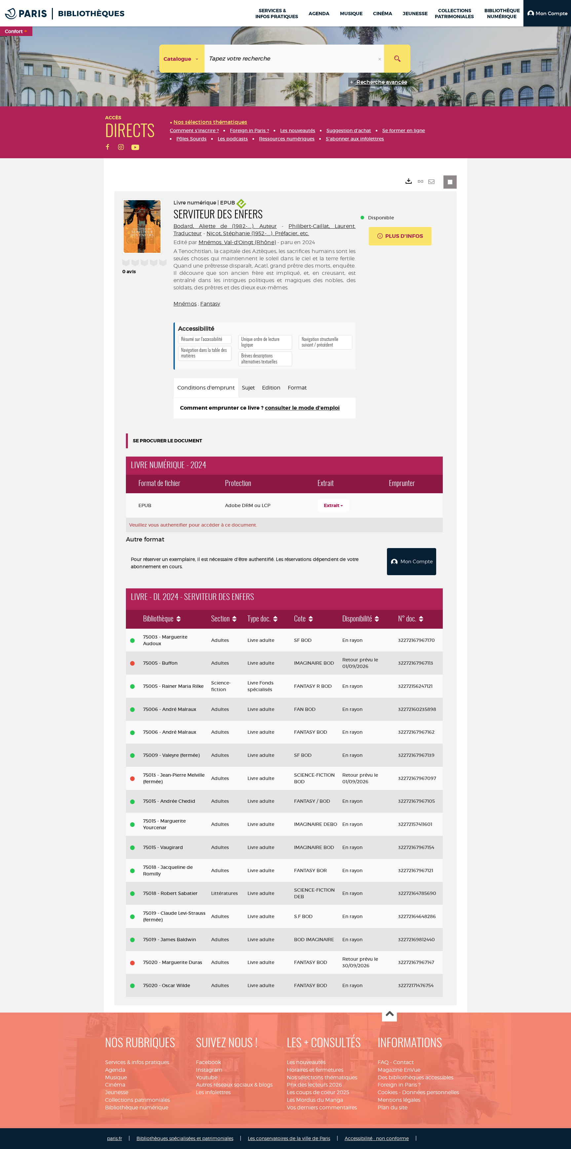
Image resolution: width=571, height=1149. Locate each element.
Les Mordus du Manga (315, 1100)
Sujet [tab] (248, 388)
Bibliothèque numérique (136, 1107)
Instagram (209, 1070)
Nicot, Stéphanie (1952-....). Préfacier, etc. (258, 233)
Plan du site (392, 1107)
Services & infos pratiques (137, 1062)
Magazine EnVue (399, 1070)
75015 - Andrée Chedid (169, 801)
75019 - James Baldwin (169, 940)
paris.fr (114, 1138)
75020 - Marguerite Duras (172, 962)
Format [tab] (297, 388)
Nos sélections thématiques (322, 1077)
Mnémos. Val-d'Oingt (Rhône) (237, 242)
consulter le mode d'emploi (302, 407)
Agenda (115, 1070)
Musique (116, 1077)
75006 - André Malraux (169, 709)
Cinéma (115, 1085)
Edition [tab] (271, 388)
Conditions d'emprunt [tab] (206, 388)
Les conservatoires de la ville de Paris (289, 1138)
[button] (547, 13)
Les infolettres (213, 1092)
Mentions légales (399, 1100)
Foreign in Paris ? (399, 1085)
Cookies (388, 1092)
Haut (389, 1014)
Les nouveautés (306, 1062)
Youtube (206, 1077)
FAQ (383, 1062)
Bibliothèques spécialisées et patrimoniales (184, 1138)
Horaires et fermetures (315, 1070)
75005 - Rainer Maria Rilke (173, 686)
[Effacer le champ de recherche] (380, 59)
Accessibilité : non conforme (377, 1138)
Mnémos (185, 304)
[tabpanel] (264, 408)
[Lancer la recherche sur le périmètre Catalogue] (397, 59)
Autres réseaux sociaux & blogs (234, 1085)
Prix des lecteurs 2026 (314, 1085)
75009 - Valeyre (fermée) (171, 755)
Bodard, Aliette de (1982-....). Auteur (225, 226)
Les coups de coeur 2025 (318, 1092)
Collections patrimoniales (137, 1100)
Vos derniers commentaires (322, 1107)
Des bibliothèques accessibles (415, 1077)
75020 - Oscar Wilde (166, 985)
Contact (403, 1062)
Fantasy (210, 304)
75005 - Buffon (160, 663)
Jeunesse (116, 1092)
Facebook (208, 1062)
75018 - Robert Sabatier (170, 893)
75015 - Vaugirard (163, 847)
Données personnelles (430, 1092)
